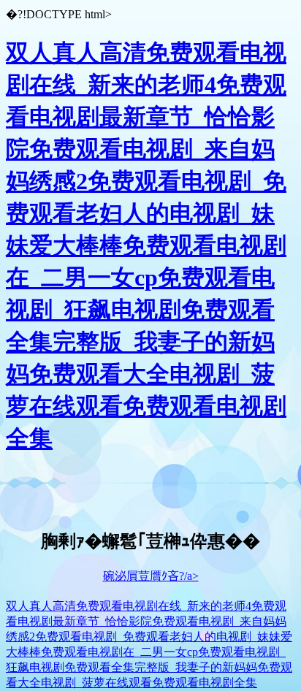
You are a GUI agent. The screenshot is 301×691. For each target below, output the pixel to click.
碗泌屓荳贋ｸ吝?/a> (151, 576)
